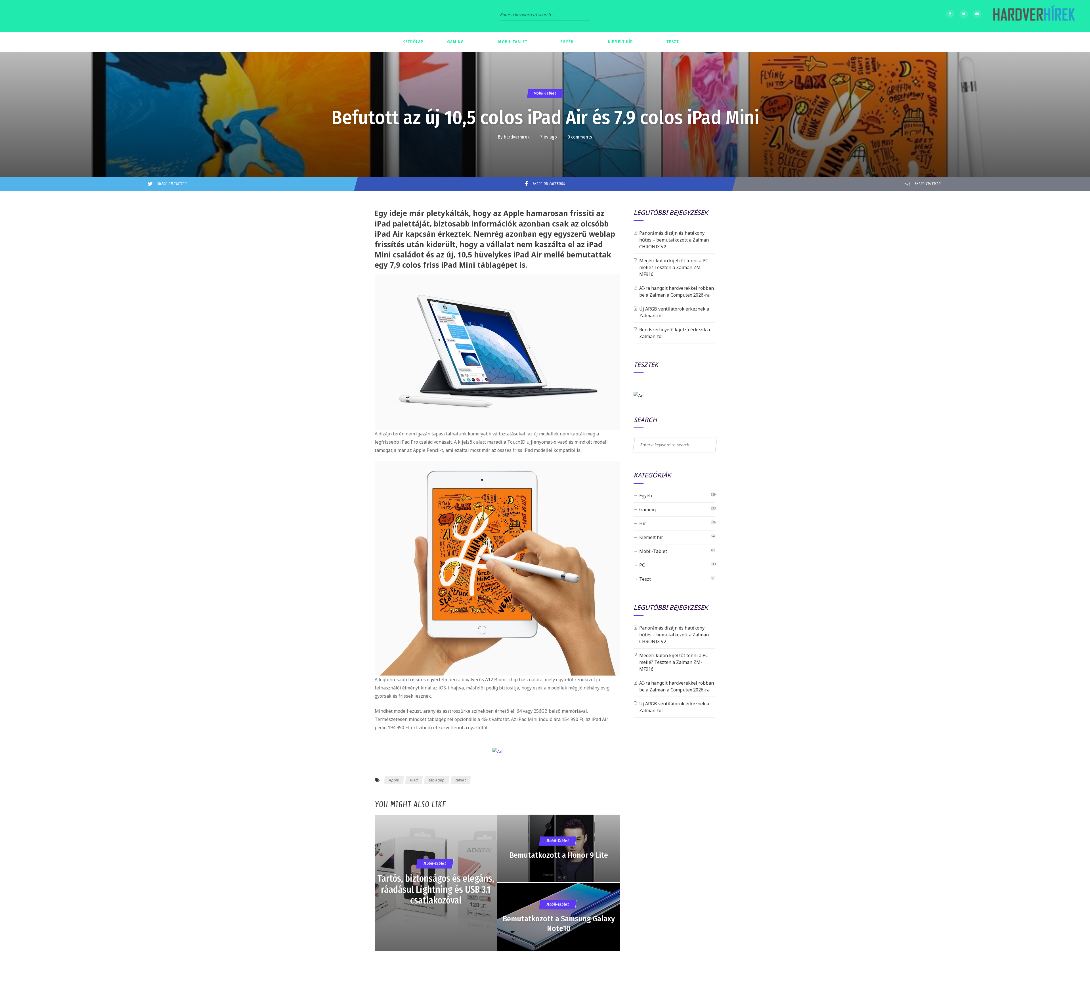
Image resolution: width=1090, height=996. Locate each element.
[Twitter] (963, 14)
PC (642, 565)
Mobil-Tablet (544, 93)
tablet (460, 780)
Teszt (645, 579)
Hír (642, 523)
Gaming (647, 509)
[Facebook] (950, 14)
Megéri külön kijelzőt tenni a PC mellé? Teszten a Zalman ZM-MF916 (673, 267)
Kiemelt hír (651, 537)
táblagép (437, 780)
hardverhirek (517, 137)
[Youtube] (977, 14)
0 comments (579, 137)
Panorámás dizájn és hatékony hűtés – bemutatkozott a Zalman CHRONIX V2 (674, 240)
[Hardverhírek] (1033, 16)
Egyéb (645, 495)
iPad (414, 780)
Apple (394, 780)
